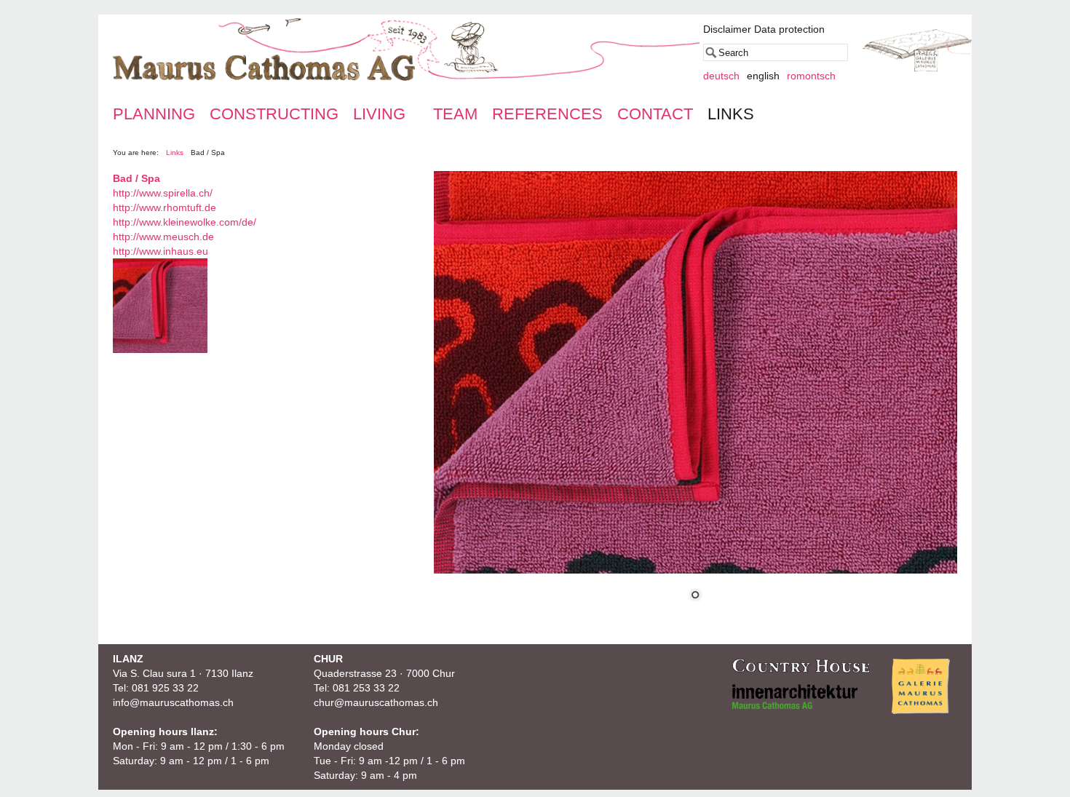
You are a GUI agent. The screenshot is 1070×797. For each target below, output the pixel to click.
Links (174, 152)
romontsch (811, 76)
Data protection (789, 29)
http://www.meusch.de (163, 236)
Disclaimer (727, 29)
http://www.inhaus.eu (160, 251)
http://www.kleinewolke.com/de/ (184, 222)
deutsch (721, 76)
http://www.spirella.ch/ (163, 193)
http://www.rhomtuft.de (164, 207)
